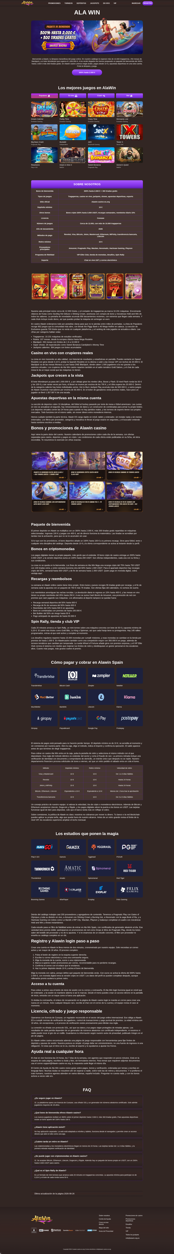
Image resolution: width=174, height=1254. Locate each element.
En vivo (71, 95)
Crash (99, 95)
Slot (127, 95)
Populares (43, 95)
